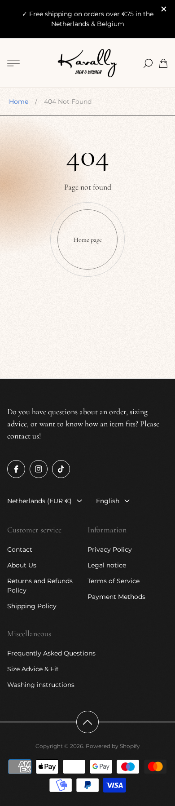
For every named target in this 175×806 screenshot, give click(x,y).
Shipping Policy (32, 606)
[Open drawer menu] (13, 63)
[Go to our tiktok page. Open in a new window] (61, 469)
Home (18, 101)
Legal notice (107, 565)
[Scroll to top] (87, 722)
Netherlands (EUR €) (39, 501)
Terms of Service (114, 581)
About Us (21, 565)
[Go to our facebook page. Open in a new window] (16, 469)
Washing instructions (40, 685)
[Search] (148, 63)
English (107, 501)
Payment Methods (116, 597)
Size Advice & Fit (33, 669)
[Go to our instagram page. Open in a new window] (39, 469)
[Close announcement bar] (163, 8)
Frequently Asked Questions (51, 653)
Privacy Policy (110, 549)
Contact (19, 549)
